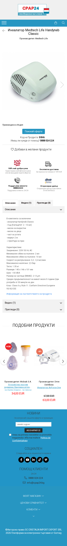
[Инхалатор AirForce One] (49, 356)
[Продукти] (4, 23)
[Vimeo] (46, 460)
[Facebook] (21, 460)
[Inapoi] (2, 31)
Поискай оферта (33, 131)
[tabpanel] (33, 81)
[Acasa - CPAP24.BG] (33, 10)
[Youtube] (27, 460)
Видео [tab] (26, 203)
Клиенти (32, 509)
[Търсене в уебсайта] (63, 23)
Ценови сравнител (32, 502)
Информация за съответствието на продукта (29, 294)
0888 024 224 (35, 478)
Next (62, 84)
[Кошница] (55, 23)
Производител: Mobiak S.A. (18, 381)
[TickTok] (40, 460)
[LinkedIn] (33, 460)
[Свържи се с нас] (47, 23)
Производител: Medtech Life (34, 38)
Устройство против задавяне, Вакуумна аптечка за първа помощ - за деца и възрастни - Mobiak (18, 387)
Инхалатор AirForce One (49, 387)
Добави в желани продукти (32, 149)
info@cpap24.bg (35, 482)
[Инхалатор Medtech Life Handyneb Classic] (33, 81)
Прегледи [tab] (44, 203)
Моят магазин (32, 496)
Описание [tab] (10, 203)
